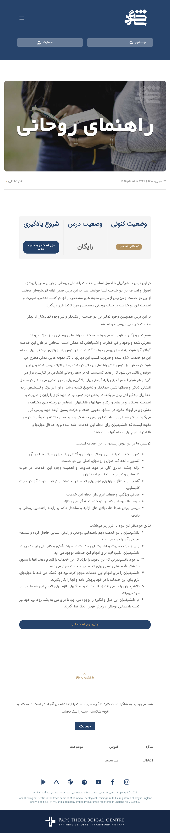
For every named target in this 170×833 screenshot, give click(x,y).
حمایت (48, 42)
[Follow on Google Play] (44, 782)
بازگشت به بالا (85, 677)
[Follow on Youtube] (98, 782)
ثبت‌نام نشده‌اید (129, 246)
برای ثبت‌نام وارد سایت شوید (41, 247)
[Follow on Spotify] (84, 782)
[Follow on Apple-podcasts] (70, 782)
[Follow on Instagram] (126, 782)
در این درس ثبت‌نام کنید (85, 624)
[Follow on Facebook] (112, 782)
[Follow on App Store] (56, 782)
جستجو (140, 42)
